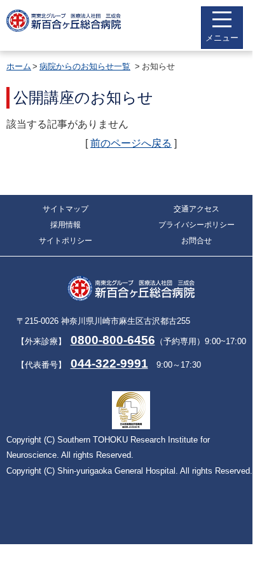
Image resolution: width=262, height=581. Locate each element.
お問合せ (196, 240)
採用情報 (65, 225)
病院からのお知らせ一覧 (84, 66)
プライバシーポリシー (196, 225)
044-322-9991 (109, 363)
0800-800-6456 (113, 340)
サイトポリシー (65, 240)
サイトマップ (65, 209)
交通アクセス (196, 209)
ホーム (18, 66)
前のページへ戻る (131, 143)
